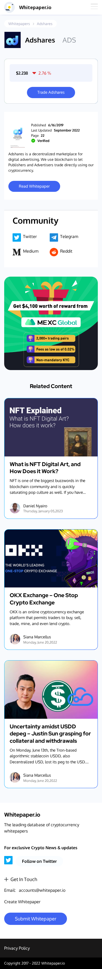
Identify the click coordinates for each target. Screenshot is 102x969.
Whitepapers (19, 23)
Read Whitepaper (34, 186)
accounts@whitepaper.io (42, 890)
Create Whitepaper (22, 901)
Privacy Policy (17, 948)
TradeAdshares (51, 92)
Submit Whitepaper (35, 919)
